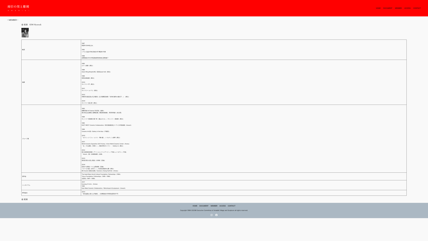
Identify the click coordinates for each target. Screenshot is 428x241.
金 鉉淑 (24, 199)
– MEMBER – (12, 20)
